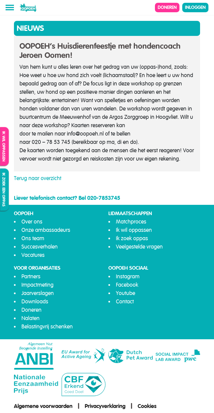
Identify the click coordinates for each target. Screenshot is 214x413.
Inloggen (195, 7)
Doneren (167, 7)
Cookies (147, 406)
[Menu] (10, 7)
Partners (30, 276)
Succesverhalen (39, 247)
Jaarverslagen (37, 293)
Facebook (127, 285)
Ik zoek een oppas (4, 190)
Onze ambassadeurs (45, 230)
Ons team (32, 238)
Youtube (125, 293)
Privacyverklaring (105, 406)
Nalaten (30, 318)
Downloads (34, 301)
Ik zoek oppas (132, 238)
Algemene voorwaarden (43, 406)
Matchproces (131, 221)
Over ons (31, 221)
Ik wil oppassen (4, 146)
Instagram (128, 276)
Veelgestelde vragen (139, 247)
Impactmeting (37, 285)
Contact (125, 301)
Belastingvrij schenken (47, 326)
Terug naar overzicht (37, 178)
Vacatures (33, 255)
